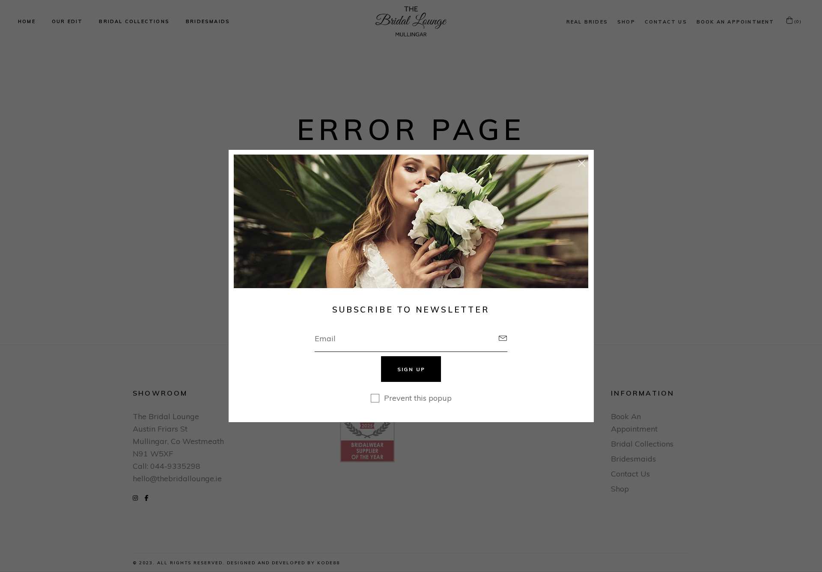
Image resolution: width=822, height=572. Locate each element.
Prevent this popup (418, 398)
